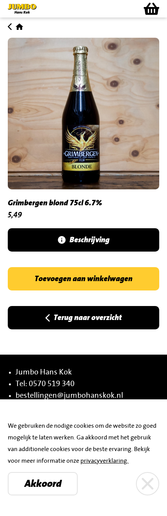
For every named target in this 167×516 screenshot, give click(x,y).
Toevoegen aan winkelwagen (83, 279)
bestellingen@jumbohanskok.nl (69, 395)
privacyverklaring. (104, 461)
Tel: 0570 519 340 (45, 384)
